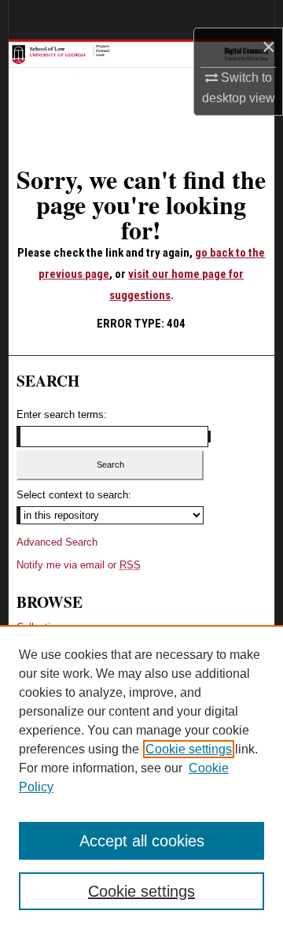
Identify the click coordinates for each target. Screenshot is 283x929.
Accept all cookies (141, 840)
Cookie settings (188, 749)
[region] (141, 777)
